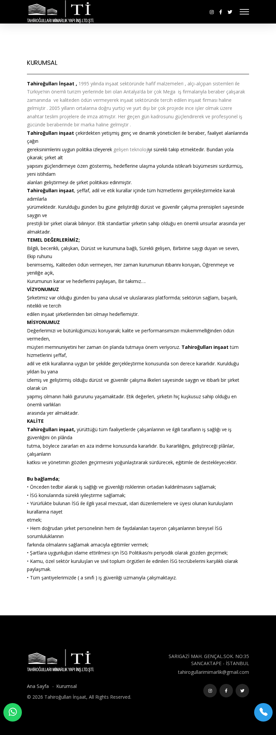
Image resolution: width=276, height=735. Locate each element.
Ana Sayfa (38, 686)
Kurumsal (66, 686)
